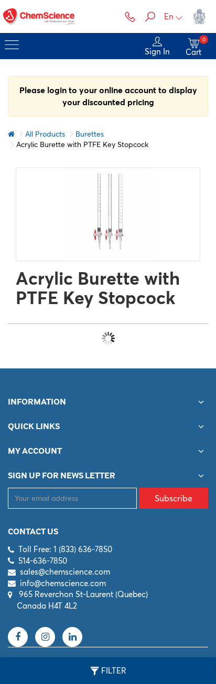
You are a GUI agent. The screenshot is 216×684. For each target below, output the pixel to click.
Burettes (89, 134)
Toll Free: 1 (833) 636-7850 (65, 549)
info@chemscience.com (63, 583)
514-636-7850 (42, 561)
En (169, 16)
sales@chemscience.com (65, 572)
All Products (45, 134)
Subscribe (173, 498)
